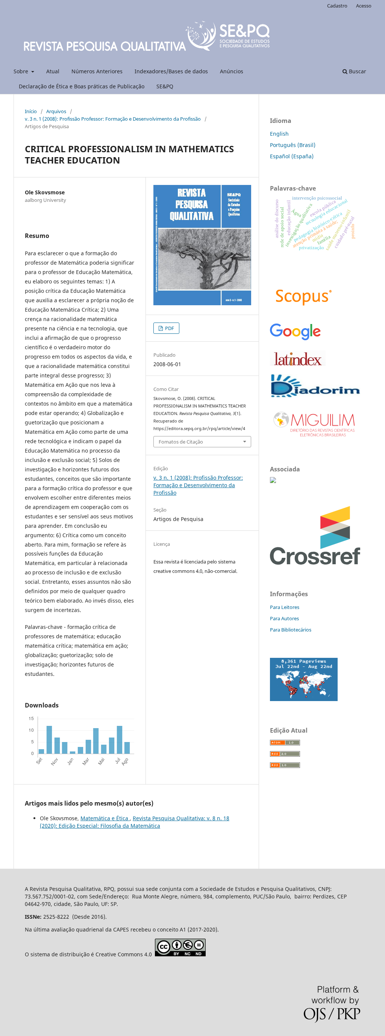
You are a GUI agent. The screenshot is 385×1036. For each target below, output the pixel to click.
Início (31, 111)
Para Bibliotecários (290, 629)
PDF (169, 328)
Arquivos (56, 111)
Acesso (363, 5)
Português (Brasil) (292, 144)
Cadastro (337, 5)
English (279, 133)
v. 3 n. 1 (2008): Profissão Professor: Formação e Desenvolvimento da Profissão (113, 118)
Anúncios (231, 71)
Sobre (22, 71)
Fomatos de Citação (181, 441)
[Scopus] (304, 312)
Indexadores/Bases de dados (171, 71)
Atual (52, 71)
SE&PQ (164, 86)
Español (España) (292, 156)
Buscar (356, 71)
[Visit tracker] (304, 699)
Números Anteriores (97, 71)
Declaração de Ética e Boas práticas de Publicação (81, 86)
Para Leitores (284, 607)
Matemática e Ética (105, 818)
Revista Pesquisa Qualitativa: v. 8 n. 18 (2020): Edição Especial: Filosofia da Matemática (134, 822)
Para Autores (284, 618)
